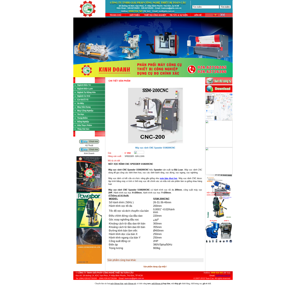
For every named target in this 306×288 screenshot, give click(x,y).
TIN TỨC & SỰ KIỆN (179, 15)
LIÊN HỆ (198, 15)
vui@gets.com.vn (222, 275)
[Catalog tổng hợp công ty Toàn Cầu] (89, 191)
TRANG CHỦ (115, 15)
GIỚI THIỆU (135, 15)
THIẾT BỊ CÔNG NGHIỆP (155, 15)
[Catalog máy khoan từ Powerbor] (89, 227)
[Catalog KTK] (89, 263)
